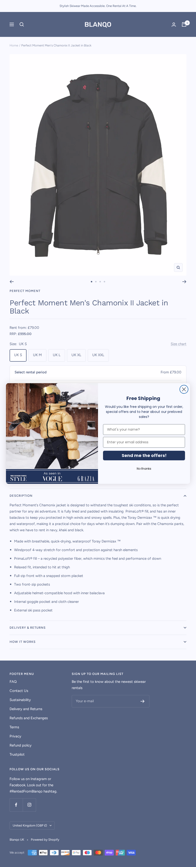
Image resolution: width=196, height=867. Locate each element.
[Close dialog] (184, 389)
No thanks (144, 469)
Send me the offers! (144, 455)
